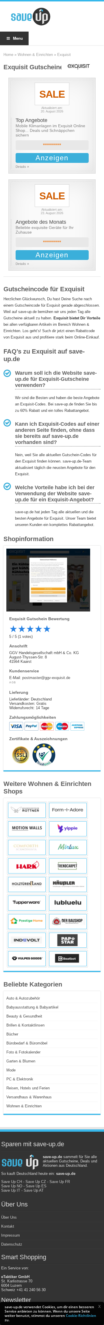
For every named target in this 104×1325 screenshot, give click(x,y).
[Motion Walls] (27, 828)
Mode (11, 1070)
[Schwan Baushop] (68, 921)
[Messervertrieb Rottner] (27, 810)
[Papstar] (68, 940)
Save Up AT (34, 1190)
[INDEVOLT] (27, 940)
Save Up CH (11, 1182)
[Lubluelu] (68, 903)
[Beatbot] (68, 958)
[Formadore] (68, 810)
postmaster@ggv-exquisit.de (46, 678)
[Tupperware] (27, 903)
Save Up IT (10, 1190)
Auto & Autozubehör (23, 998)
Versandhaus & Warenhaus (29, 1097)
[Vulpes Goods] (27, 958)
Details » (22, 166)
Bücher (12, 1034)
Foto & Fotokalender (23, 1052)
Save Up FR (59, 1182)
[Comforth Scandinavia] (27, 847)
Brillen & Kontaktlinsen (25, 1025)
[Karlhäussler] (68, 884)
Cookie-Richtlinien (81, 1315)
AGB (12, 682)
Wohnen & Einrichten (35, 54)
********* (52, 145)
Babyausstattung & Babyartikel (32, 1007)
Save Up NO (11, 1186)
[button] (99, 1306)
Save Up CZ (35, 1182)
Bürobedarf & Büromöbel (26, 1043)
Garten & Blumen (20, 1061)
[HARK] (27, 866)
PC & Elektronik (19, 1079)
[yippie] (68, 828)
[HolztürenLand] (27, 884)
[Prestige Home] (27, 921)
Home (8, 54)
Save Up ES (36, 1186)
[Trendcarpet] (68, 866)
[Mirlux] (68, 847)
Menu (18, 38)
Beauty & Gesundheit (24, 1016)
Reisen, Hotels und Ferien (28, 1088)
